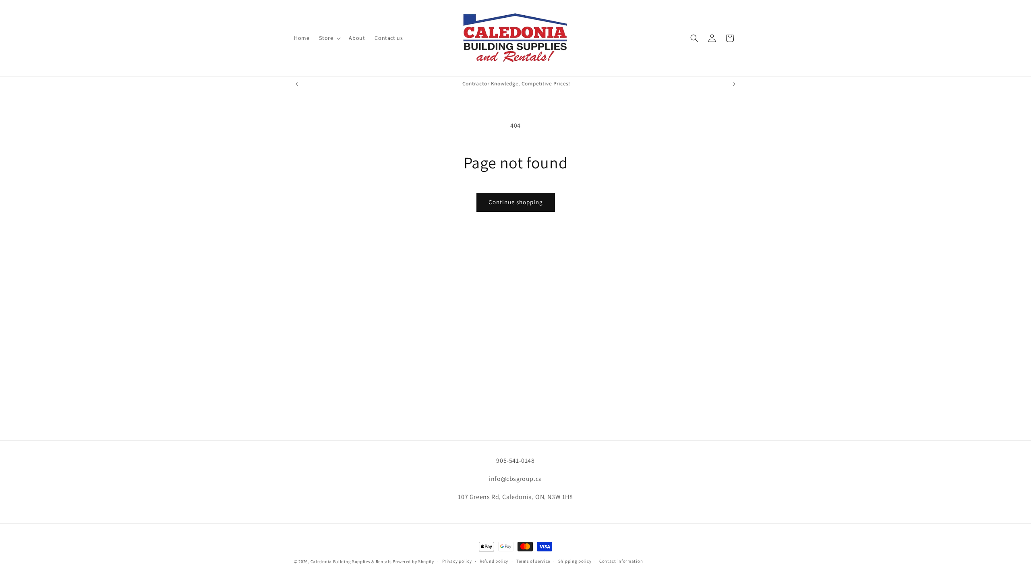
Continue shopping (516, 202)
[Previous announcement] (297, 84)
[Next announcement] (734, 84)
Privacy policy (457, 561)
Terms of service (533, 561)
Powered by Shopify (413, 561)
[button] (329, 37)
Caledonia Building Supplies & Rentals (351, 561)
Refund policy (494, 561)
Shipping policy (575, 561)
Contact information (621, 561)
